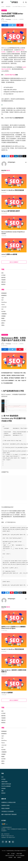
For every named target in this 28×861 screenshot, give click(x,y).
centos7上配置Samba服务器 (9, 254)
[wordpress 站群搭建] (14, 668)
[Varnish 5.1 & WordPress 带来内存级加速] (14, 181)
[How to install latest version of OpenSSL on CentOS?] (14, 223)
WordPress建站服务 (6, 771)
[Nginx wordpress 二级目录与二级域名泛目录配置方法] (14, 646)
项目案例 (3, 279)
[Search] (26, 2)
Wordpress (4, 334)
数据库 (2, 318)
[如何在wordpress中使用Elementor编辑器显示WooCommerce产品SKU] (14, 603)
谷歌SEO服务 (4, 766)
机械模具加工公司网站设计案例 (8, 787)
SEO (2, 309)
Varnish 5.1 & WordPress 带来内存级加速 (12, 190)
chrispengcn (8, 19)
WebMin (22, 50)
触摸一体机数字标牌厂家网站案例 (9, 799)
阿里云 (2, 325)
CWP (9, 69)
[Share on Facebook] (5, 25)
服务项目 (3, 277)
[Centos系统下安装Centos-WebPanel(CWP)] (14, 36)
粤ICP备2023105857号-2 (20, 835)
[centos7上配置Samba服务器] (14, 245)
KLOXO (3, 52)
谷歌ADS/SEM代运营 (6, 768)
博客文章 (3, 282)
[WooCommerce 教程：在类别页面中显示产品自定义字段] (14, 361)
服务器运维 (3, 293)
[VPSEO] (14, 2)
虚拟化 (2, 323)
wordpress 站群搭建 (7, 677)
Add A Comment (14, 262)
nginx (2, 297)
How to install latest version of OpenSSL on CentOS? (13, 232)
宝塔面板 (3, 316)
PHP (2, 300)
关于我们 (3, 275)
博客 (2, 775)
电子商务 (3, 311)
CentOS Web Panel (10, 74)
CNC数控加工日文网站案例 (7, 796)
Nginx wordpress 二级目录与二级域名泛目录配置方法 (13, 656)
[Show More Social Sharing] (25, 25)
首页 (2, 273)
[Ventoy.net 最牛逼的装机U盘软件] (14, 202)
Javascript (3, 306)
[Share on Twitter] (12, 25)
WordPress (4, 302)
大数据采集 (3, 313)
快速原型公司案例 (5, 790)
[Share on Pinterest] (19, 25)
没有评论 (21, 19)
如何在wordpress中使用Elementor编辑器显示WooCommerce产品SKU (13, 612)
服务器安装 (4, 10)
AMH (13, 52)
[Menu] (2, 2)
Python (3, 304)
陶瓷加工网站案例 (5, 793)
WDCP (18, 52)
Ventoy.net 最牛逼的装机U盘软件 (10, 211)
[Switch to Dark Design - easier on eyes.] (23, 2)
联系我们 (3, 284)
